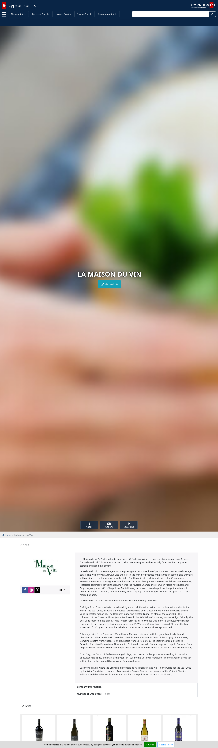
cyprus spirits (22, 5)
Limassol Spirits (40, 14)
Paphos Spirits (84, 14)
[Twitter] (37, 590)
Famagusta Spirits (107, 14)
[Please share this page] (62, 590)
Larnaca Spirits (63, 14)
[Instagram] (31, 590)
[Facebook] (25, 590)
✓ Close (150, 744)
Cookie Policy (166, 744)
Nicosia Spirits (18, 14)
